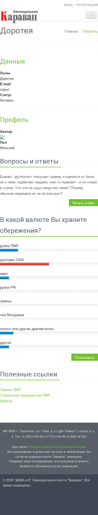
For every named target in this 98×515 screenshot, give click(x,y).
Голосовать (85, 357)
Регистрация (87, 5)
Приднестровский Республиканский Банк (57, 446)
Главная (71, 31)
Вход (68, 5)
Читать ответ (83, 202)
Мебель (6, 400)
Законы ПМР (10, 389)
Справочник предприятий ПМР (25, 395)
